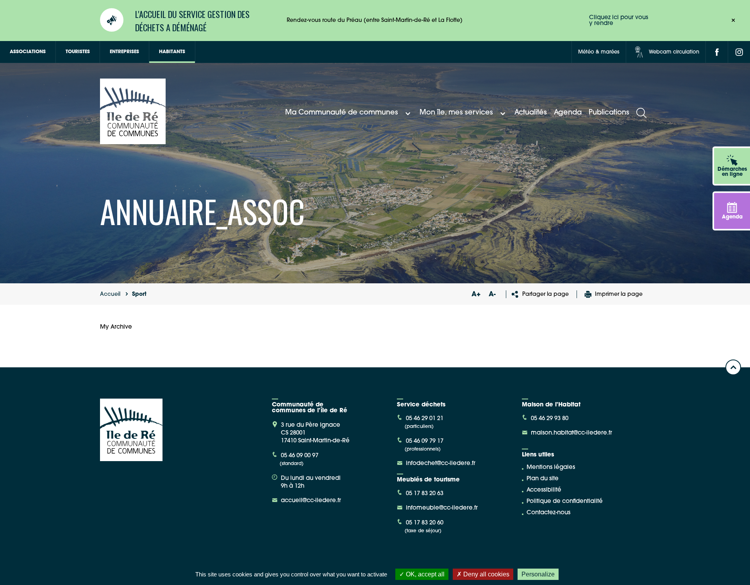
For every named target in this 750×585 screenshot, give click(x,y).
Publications (609, 112)
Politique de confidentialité (565, 501)
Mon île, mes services (456, 112)
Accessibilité (544, 490)
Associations (28, 52)
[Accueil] (133, 141)
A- (492, 294)
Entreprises (124, 52)
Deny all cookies (485, 574)
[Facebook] (717, 52)
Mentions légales (551, 468)
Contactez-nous (548, 513)
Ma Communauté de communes (341, 112)
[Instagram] (739, 52)
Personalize (538, 574)
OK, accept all (424, 574)
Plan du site (543, 479)
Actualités (530, 112)
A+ (475, 294)
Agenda (568, 112)
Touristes (78, 52)
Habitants (172, 52)
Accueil (110, 294)
